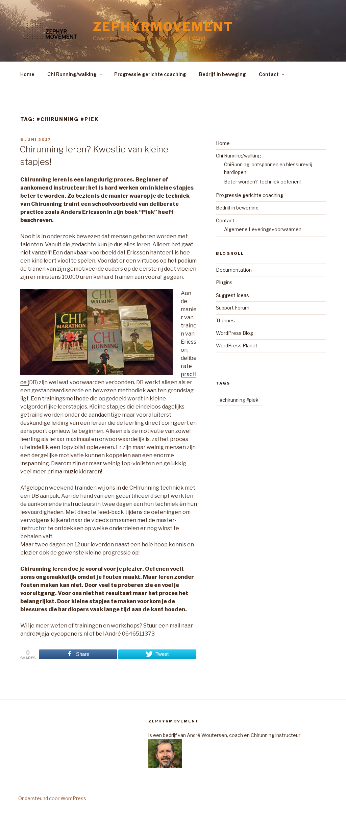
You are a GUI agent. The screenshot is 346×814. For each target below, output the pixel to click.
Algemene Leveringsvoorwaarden (262, 229)
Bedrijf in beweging (222, 74)
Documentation (234, 270)
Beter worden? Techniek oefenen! (262, 181)
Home (27, 74)
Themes (225, 320)
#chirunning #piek (239, 400)
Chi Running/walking (72, 74)
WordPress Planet (236, 345)
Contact (269, 74)
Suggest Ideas (232, 295)
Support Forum (232, 308)
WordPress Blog (234, 333)
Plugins (224, 282)
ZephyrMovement (163, 26)
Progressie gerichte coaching (150, 74)
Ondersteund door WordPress (52, 798)
